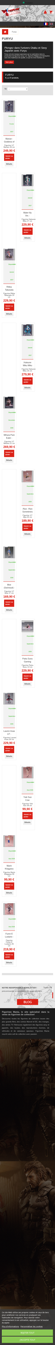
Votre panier (52, 12)
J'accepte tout (27, 1339)
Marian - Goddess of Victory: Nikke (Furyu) (9, 140)
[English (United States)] (51, 24)
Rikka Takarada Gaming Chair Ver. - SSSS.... (9, 288)
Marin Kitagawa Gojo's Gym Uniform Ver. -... (9, 867)
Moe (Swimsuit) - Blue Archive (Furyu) (9, 586)
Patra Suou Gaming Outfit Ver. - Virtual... (27, 660)
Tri (5, 89)
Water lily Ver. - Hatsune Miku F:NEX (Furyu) (27, 214)
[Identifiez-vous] (45, 12)
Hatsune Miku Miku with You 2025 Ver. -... (27, 364)
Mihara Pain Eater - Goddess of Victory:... (9, 436)
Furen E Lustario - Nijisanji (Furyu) (9, 935)
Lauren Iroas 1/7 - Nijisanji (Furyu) (9, 732)
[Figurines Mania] (10, 11)
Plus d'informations (10, 1326)
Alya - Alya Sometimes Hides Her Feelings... (27, 510)
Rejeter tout (27, 1332)
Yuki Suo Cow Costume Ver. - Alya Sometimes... (27, 799)
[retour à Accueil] (5, 31)
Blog (28, 1002)
